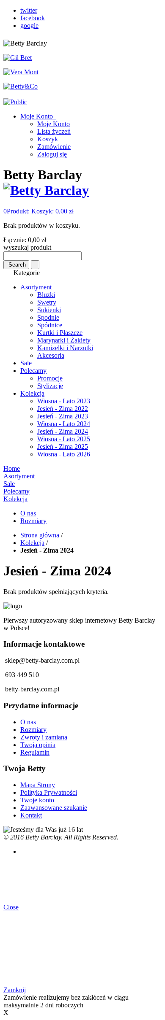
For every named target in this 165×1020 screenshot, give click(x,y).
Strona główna (39, 535)
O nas (28, 513)
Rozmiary (33, 520)
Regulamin (35, 752)
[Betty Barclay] (46, 190)
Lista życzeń (54, 131)
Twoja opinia (37, 744)
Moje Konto (37, 116)
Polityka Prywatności (48, 792)
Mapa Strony (37, 784)
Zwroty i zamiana (43, 737)
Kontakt (31, 815)
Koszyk (47, 139)
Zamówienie (54, 146)
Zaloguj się (52, 154)
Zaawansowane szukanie (53, 807)
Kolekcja (32, 542)
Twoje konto (37, 800)
